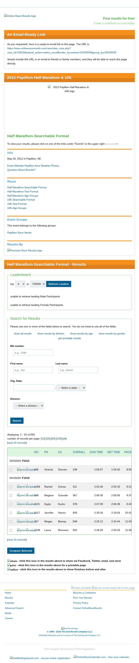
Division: (15, 399)
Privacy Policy (80, 603)
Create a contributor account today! (114, 23)
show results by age (81, 333)
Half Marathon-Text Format (22, 191)
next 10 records (17, 442)
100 (59, 438)
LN (60, 452)
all (64, 438)
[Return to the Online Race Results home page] (20, 15)
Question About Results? (21, 169)
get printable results (69, 338)
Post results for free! (119, 18)
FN (46, 452)
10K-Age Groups (16, 208)
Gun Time (96, 452)
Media (8, 613)
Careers (9, 618)
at (28, 283)
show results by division (50, 333)
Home (8, 593)
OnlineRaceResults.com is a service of (69, 635)
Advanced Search (14, 608)
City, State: (16, 381)
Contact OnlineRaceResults (87, 608)
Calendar (9, 603)
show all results (22, 333)
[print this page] (81, 587)
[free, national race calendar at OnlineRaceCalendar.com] (101, 657)
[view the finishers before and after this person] (31, 469)
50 (53, 438)
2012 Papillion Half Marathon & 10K (39, 77)
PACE (128, 452)
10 (43, 438)
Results (9, 598)
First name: (16, 363)
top (12, 283)
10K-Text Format (16, 203)
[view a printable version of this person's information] (21, 469)
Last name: (62, 363)
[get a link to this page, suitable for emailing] (113, 587)
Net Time (113, 452)
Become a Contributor (84, 593)
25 (48, 438)
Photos (55, 165)
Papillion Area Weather (37, 165)
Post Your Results (82, 598)
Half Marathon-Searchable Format (27, 187)
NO (36, 452)
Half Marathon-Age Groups (22, 195)
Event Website (15, 165)
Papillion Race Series (19, 232)
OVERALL (79, 452)
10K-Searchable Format (21, 199)
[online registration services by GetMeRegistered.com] (40, 657)
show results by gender (112, 333)
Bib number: (17, 346)
